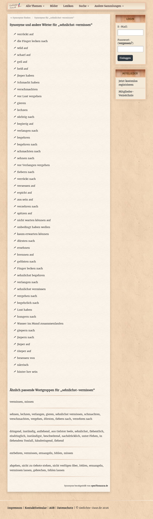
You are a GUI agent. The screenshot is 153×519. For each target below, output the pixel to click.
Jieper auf (23, 344)
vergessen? (125, 43)
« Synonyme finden (20, 17)
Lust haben (24, 309)
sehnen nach (25, 158)
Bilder (54, 6)
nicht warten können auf (34, 220)
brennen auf (25, 254)
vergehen (36, 419)
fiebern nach (25, 172)
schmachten (92, 414)
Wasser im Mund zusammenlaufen (40, 323)
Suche (83, 6)
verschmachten (27, 89)
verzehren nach (27, 206)
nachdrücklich (71, 436)
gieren (21, 103)
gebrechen (39, 470)
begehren (23, 137)
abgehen (15, 465)
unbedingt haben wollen (33, 227)
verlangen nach (27, 130)
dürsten (49, 419)
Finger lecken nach (30, 268)
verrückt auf (25, 34)
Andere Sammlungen (108, 6)
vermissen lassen (21, 470)
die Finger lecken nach (32, 41)
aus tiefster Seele (62, 431)
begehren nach (27, 144)
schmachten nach (29, 151)
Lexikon (68, 6)
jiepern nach (25, 337)
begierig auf (25, 123)
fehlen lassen (56, 470)
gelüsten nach (26, 261)
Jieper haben (25, 75)
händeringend (44, 440)
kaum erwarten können (33, 234)
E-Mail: (123, 26)
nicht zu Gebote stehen (36, 465)
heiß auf (22, 68)
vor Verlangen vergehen (33, 165)
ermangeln (45, 453)
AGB (51, 508)
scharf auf (24, 55)
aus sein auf (25, 199)
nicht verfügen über (65, 465)
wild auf (22, 48)
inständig (29, 431)
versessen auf (26, 185)
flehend (59, 440)
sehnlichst (81, 431)
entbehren (16, 453)
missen (29, 401)
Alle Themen (34, 6)
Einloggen (125, 58)
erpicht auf (24, 192)
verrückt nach (26, 179)
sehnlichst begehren (31, 275)
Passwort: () (125, 41)
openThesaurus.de (99, 486)
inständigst (34, 436)
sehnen (14, 414)
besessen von (26, 358)
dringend (15, 431)
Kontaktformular (36, 508)
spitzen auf (24, 213)
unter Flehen (90, 436)
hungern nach (26, 316)
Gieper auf (24, 351)
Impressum (14, 508)
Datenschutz (65, 508)
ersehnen (23, 247)
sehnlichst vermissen (31, 289)
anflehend (43, 431)
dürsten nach (26, 241)
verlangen (38, 414)
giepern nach (26, 330)
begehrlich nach (28, 303)
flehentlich (96, 431)
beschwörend (51, 436)
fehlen (58, 453)
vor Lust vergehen (29, 96)
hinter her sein (27, 371)
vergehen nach (27, 296)
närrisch (23, 365)
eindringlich (17, 436)
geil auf (22, 61)
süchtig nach (25, 117)
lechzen (22, 110)
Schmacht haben (28, 82)
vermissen (16, 401)
